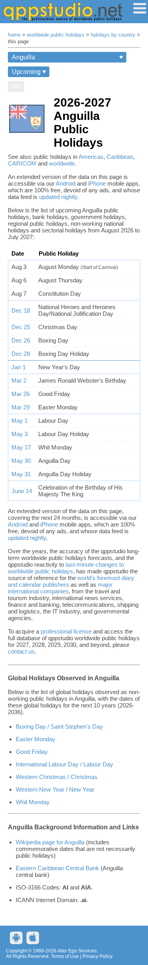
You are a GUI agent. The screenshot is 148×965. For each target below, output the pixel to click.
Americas (91, 156)
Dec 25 (20, 327)
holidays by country (113, 35)
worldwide (62, 163)
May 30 (21, 460)
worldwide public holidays (55, 35)
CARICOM (22, 163)
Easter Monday (35, 739)
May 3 (19, 434)
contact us (21, 651)
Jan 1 (18, 367)
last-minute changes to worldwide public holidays (66, 568)
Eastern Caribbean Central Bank (57, 868)
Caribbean (120, 156)
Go (16, 86)
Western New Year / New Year (55, 789)
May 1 (19, 420)
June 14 (21, 491)
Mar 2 (18, 380)
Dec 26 (20, 340)
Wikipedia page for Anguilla (50, 842)
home (14, 35)
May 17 (21, 447)
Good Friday (32, 751)
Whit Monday (33, 802)
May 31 (21, 474)
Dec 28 (20, 353)
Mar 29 (20, 407)
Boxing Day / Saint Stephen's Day (59, 726)
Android (65, 183)
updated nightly (58, 196)
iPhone (97, 183)
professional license (66, 631)
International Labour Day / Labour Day (64, 764)
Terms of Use (65, 956)
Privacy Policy (97, 956)
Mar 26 (20, 393)
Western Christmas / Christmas (56, 776)
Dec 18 (20, 310)
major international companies (60, 588)
